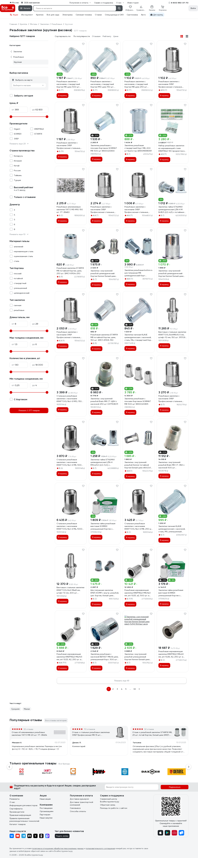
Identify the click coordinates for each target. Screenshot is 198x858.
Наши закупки (46, 818)
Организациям (46, 811)
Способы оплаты (78, 811)
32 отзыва (28, 729)
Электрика (67, 14)
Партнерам (45, 814)
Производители (17, 812)
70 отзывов (89, 729)
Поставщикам (46, 808)
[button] (9, 767)
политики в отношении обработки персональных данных (58, 848)
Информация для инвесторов (23, 805)
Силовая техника (84, 14)
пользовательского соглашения (100, 848)
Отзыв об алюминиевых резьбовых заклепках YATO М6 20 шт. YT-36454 (29, 733)
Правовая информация (20, 815)
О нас (12, 802)
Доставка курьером (79, 799)
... (130, 689)
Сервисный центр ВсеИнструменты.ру (109, 800)
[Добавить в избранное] (83, 44)
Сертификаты (16, 808)
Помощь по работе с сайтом (113, 808)
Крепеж (40, 14)
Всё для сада (53, 14)
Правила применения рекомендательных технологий (24, 819)
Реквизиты (15, 799)
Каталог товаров (18, 824)
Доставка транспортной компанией (81, 803)
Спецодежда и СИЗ (114, 14)
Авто (143, 14)
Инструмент (27, 14)
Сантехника (132, 14)
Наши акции (45, 799)
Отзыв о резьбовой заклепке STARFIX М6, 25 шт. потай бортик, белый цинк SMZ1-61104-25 (152, 733)
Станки (98, 14)
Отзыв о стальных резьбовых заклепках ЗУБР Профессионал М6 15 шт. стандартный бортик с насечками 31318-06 (91, 733)
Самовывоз (75, 808)
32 (134, 689)
